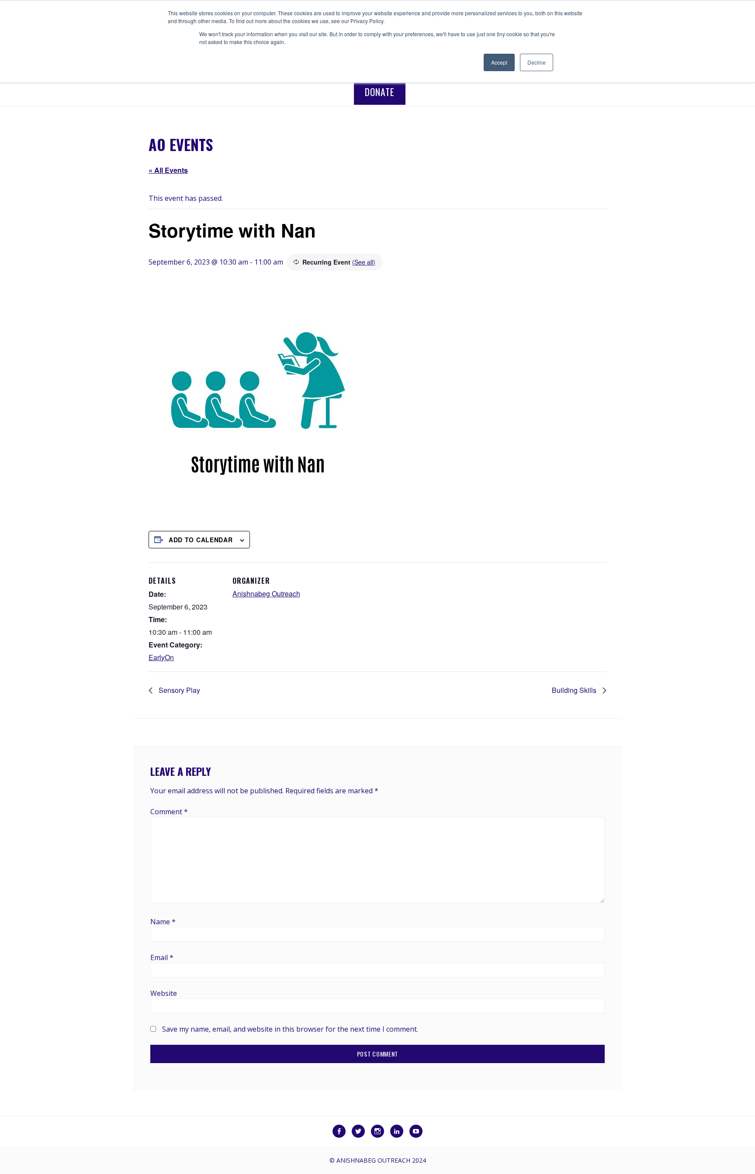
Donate (380, 92)
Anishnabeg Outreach (266, 594)
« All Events (168, 170)
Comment (169, 811)
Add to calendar (201, 539)
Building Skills (575, 690)
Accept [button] (499, 62)
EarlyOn (161, 657)
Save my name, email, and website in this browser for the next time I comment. (290, 1029)
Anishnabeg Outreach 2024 (381, 1160)
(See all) (363, 262)
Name (163, 921)
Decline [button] (536, 62)
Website (163, 993)
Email (161, 957)
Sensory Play (178, 690)
